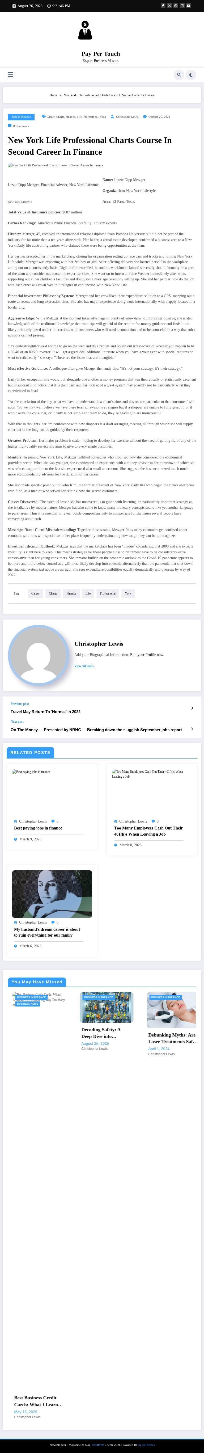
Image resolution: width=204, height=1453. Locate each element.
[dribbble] (175, 5)
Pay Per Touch (101, 53)
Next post (17, 721)
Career (51, 116)
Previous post (20, 704)
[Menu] (10, 75)
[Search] (179, 75)
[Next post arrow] (192, 729)
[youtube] (188, 5)
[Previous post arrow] (192, 708)
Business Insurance (62, 997)
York (103, 116)
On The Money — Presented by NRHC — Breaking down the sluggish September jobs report (96, 729)
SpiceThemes (146, 1135)
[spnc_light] (191, 75)
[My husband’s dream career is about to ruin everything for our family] (52, 894)
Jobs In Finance (21, 116)
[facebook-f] (163, 5)
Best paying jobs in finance (38, 828)
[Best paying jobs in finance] (31, 771)
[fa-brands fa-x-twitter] (169, 5)
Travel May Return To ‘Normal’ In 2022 (45, 711)
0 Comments (21, 126)
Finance (70, 116)
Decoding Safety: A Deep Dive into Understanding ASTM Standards (67, 1033)
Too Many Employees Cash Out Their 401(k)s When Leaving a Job (148, 831)
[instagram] (182, 5)
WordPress (97, 1135)
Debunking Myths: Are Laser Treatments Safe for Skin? (135, 1038)
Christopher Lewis (127, 116)
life (79, 116)
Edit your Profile (143, 655)
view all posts (84, 666)
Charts (60, 116)
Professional (90, 116)
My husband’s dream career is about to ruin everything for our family (47, 932)
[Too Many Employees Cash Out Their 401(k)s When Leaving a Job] (152, 774)
